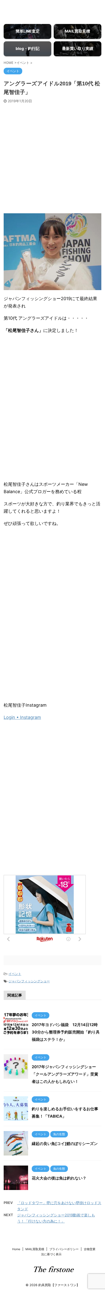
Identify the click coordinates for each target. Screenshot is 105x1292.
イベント (15, 974)
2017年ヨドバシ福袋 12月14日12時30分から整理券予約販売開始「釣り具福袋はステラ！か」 (66, 1032)
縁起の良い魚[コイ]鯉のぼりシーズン (65, 1143)
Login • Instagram (22, 717)
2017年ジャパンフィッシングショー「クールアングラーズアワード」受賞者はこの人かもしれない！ (65, 1074)
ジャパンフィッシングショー (29, 981)
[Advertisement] (52, 158)
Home (16, 1249)
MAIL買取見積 (34, 1249)
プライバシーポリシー (64, 1249)
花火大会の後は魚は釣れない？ (59, 1178)
